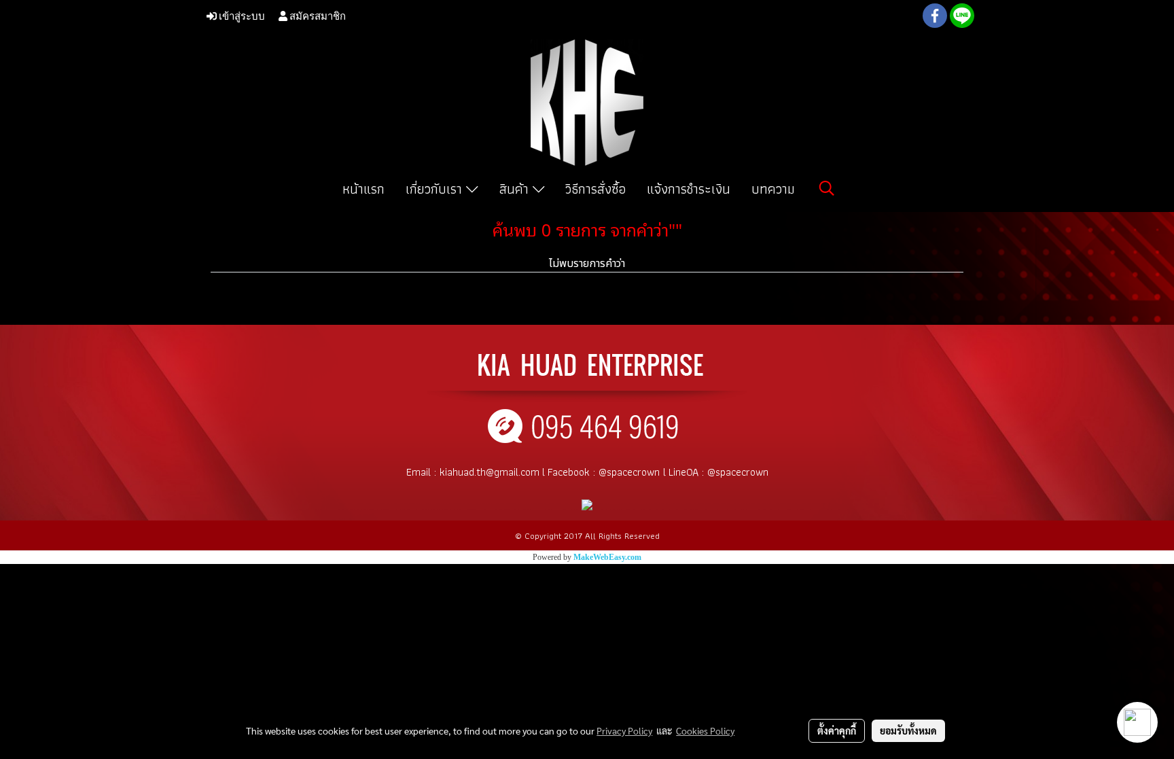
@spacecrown (629, 471)
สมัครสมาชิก (316, 15)
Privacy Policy (624, 730)
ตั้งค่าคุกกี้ (836, 730)
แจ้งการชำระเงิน (688, 189)
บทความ (773, 189)
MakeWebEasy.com (607, 557)
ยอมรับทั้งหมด (908, 730)
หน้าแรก (363, 189)
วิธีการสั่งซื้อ (595, 189)
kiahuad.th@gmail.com (489, 471)
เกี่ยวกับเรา (436, 189)
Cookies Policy (705, 730)
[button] (827, 188)
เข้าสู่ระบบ (241, 15)
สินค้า (516, 189)
